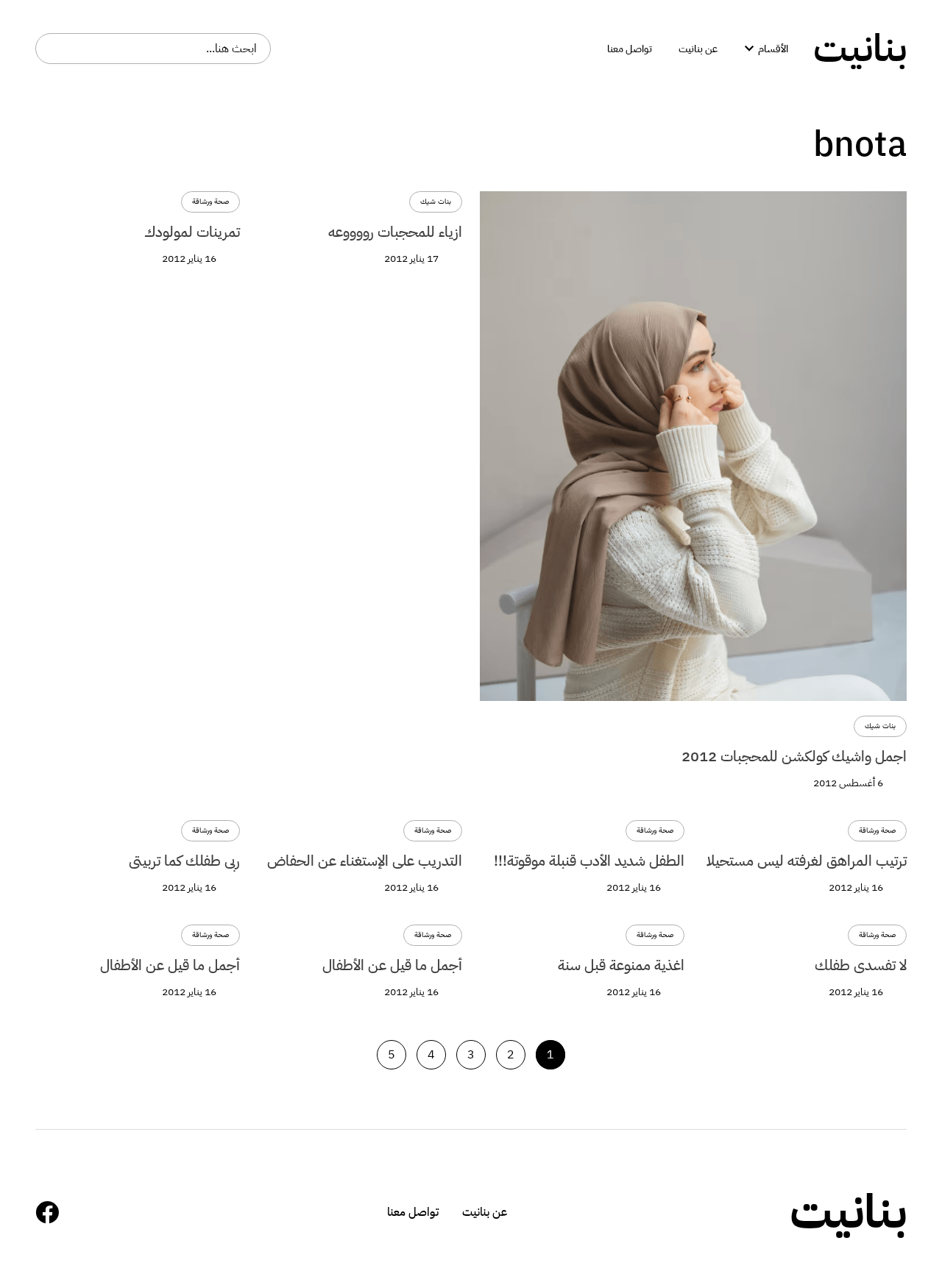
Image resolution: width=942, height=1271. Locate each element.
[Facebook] (47, 1212)
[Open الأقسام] (749, 49)
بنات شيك (880, 726)
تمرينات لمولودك (192, 232)
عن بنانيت (484, 1212)
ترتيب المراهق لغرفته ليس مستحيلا (806, 861)
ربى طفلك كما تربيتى (184, 861)
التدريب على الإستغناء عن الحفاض (364, 861)
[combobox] (153, 48)
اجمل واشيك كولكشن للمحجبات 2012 (794, 756)
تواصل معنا (413, 1212)
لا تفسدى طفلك (861, 965)
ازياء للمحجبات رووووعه (395, 232)
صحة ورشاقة (210, 201)
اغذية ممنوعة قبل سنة (621, 965)
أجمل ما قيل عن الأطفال (392, 965)
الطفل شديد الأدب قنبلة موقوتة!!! (589, 861)
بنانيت (860, 48)
